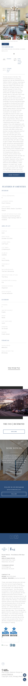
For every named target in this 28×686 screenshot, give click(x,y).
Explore (14, 431)
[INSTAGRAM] (3, 663)
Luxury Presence (7, 674)
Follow (14, 494)
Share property (14, 175)
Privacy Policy (18, 676)
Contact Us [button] (14, 471)
